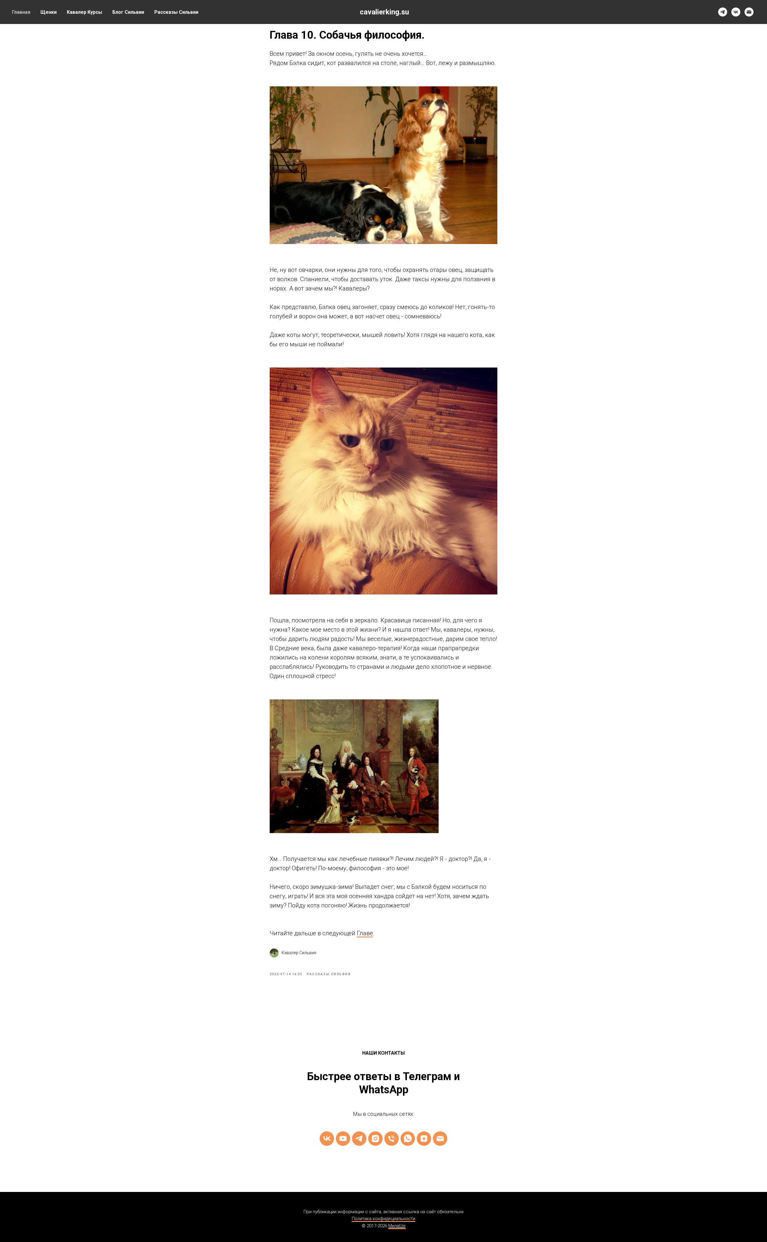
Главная (21, 12)
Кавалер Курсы (84, 12)
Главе (365, 933)
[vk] (735, 11)
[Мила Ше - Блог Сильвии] (424, 1138)
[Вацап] (408, 1138)
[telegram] (722, 11)
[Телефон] (391, 1138)
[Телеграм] (359, 1138)
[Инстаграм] (375, 1138)
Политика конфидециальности (383, 1218)
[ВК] (327, 1138)
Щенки (48, 12)
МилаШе (397, 1226)
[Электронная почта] (749, 11)
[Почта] (440, 1138)
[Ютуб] (343, 1138)
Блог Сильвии (128, 12)
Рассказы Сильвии (176, 12)
